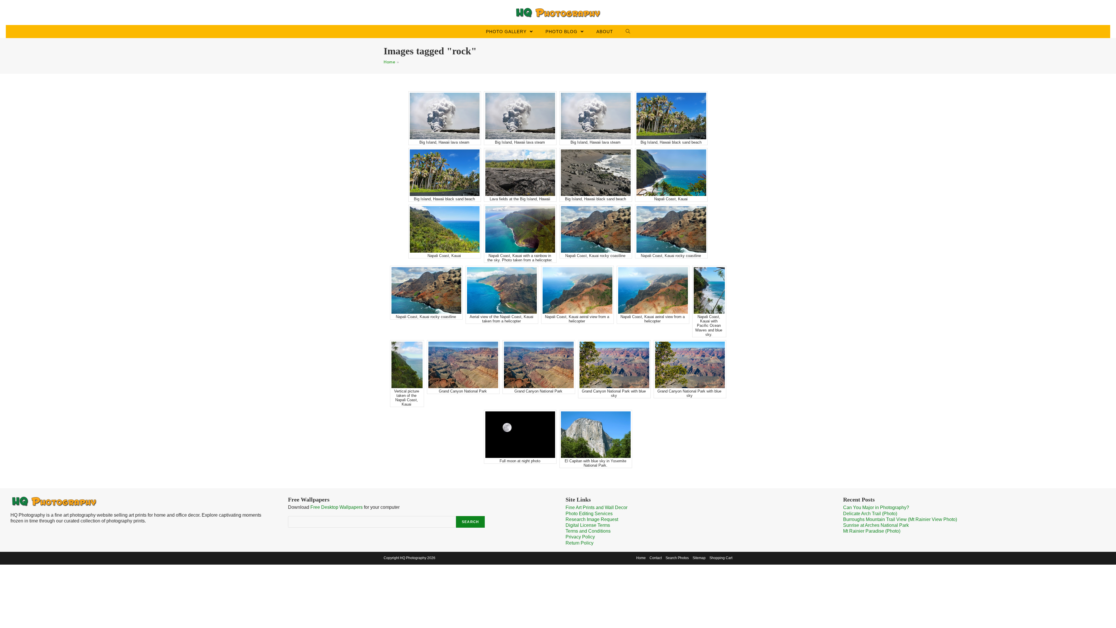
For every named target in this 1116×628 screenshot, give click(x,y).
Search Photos (677, 558)
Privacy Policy (580, 536)
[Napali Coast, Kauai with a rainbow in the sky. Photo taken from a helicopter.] (520, 229)
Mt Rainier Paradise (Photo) (871, 531)
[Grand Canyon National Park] (463, 365)
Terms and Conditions (588, 531)
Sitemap (699, 558)
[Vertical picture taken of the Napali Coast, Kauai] (407, 365)
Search (470, 522)
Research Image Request (592, 519)
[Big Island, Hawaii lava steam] (445, 116)
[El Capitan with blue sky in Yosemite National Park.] (596, 434)
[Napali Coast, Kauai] (671, 172)
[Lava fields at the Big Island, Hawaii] (520, 172)
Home (389, 62)
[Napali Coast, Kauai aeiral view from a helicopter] (577, 290)
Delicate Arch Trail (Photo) (870, 513)
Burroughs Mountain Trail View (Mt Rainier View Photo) (900, 519)
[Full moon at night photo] (520, 434)
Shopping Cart (720, 558)
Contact (656, 558)
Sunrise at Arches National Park (876, 525)
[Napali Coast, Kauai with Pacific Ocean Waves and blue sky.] (709, 290)
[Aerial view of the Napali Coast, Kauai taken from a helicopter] (502, 290)
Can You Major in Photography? (876, 507)
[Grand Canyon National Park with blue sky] (614, 365)
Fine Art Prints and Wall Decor (596, 507)
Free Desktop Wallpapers (336, 507)
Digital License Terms (588, 525)
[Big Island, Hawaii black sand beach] (671, 116)
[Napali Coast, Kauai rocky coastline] (596, 229)
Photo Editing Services (589, 513)
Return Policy (579, 542)
